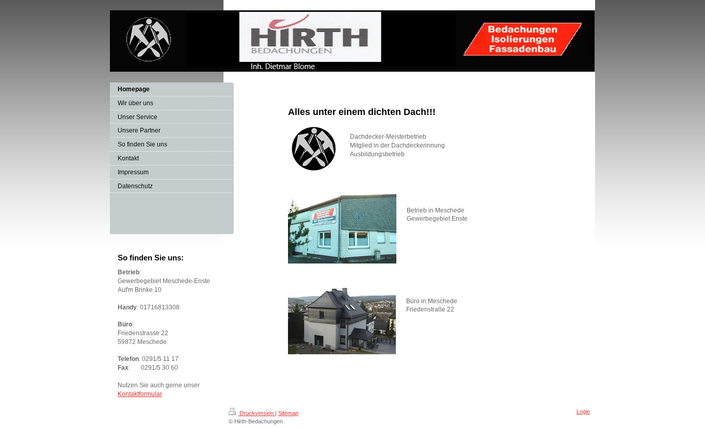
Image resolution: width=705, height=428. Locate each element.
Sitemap (288, 413)
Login (583, 411)
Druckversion (256, 413)
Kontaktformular (140, 394)
